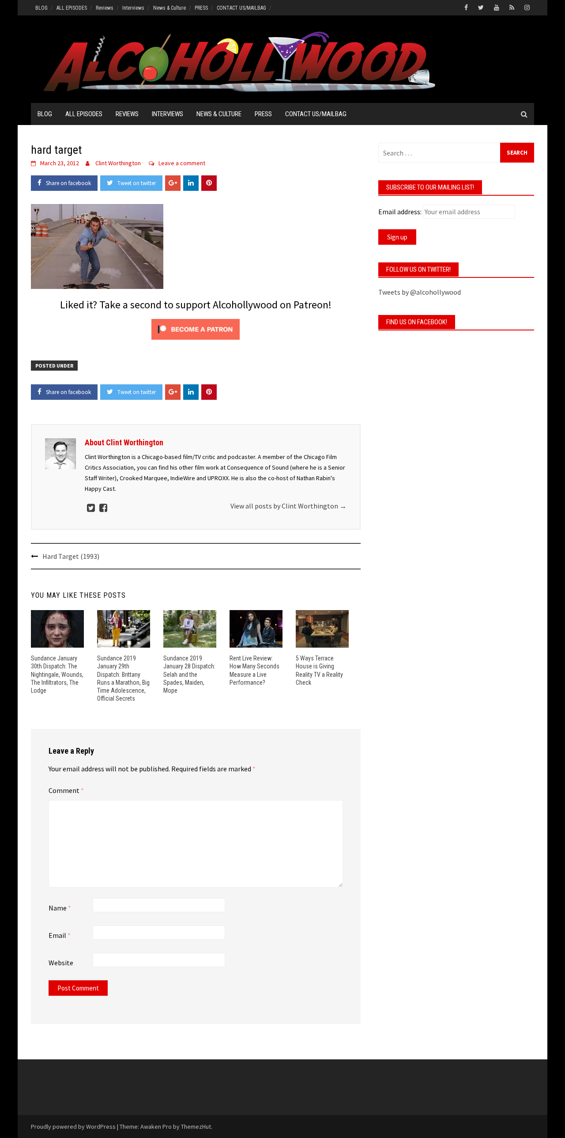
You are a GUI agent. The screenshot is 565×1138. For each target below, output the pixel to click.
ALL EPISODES (71, 8)
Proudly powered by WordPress (73, 1126)
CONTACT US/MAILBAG (241, 8)
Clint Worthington (118, 163)
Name (60, 907)
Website (61, 962)
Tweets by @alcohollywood (419, 292)
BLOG (41, 8)
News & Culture (169, 8)
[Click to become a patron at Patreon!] (195, 328)
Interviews (133, 8)
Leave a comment (181, 163)
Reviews (104, 8)
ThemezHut (196, 1126)
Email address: (400, 211)
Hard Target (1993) (70, 556)
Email (60, 935)
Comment (66, 790)
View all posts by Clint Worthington (288, 505)
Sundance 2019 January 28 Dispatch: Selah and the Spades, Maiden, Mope (189, 674)
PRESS (201, 8)
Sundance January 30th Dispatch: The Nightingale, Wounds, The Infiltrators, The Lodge (57, 674)
